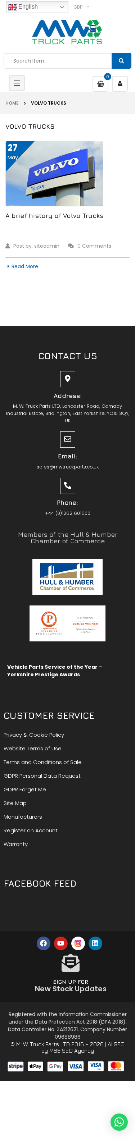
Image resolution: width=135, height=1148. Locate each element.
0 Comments (94, 246)
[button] (119, 1122)
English (27, 7)
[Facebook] (43, 943)
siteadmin (46, 246)
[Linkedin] (95, 943)
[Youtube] (61, 943)
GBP (78, 7)
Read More (25, 266)
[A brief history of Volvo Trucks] (54, 173)
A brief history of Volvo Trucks (54, 215)
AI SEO (116, 1044)
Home (12, 103)
